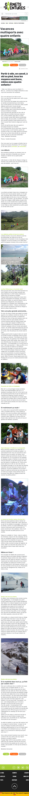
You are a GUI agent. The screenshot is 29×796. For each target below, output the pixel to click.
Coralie (5, 61)
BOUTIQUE (14, 780)
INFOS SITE (26, 776)
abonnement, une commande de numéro (14, 793)
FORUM (14, 776)
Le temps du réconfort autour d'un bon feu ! (13, 519)
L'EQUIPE (26, 773)
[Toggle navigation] (2, 13)
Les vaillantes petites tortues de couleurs (12, 234)
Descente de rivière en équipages (10, 386)
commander (22, 146)
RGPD (27, 780)
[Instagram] (18, 768)
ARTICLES (2, 776)
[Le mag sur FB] (13, 768)
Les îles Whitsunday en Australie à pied (12, 289)
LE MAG (2, 773)
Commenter (14, 65)
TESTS (1, 780)
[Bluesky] (22, 768)
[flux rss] (26, 768)
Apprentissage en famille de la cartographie (13, 448)
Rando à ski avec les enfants (9, 596)
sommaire (14, 146)
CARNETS (14, 773)
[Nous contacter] (2, 768)
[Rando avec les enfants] (14, 177)
